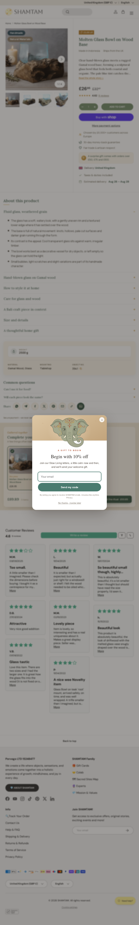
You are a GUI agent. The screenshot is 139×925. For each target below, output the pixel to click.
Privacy (69, 497)
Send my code (69, 487)
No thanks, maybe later (69, 502)
